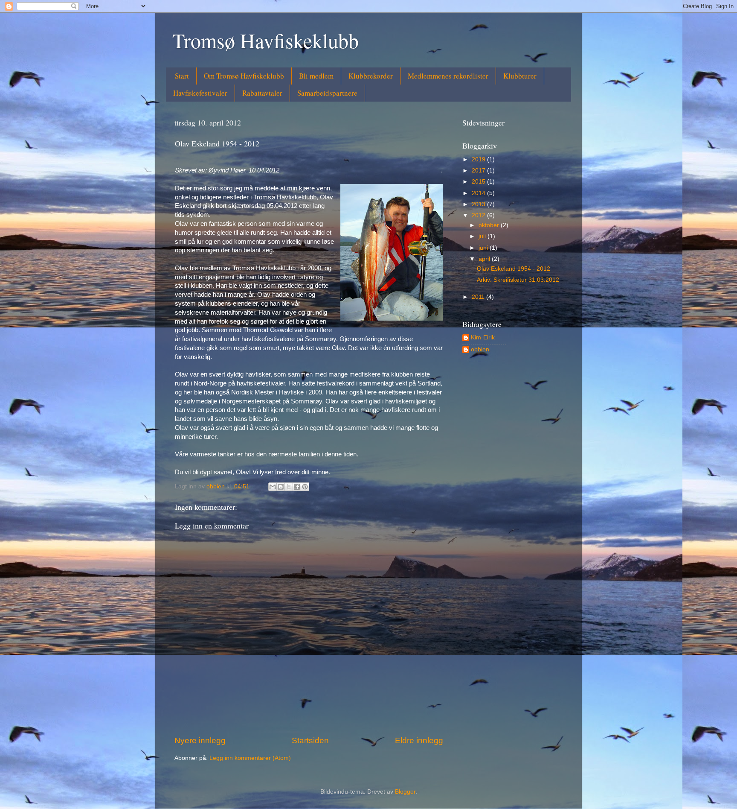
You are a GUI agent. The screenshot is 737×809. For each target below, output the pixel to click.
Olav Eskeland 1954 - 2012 (513, 269)
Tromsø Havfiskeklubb (265, 40)
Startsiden (310, 740)
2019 (479, 159)
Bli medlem (316, 76)
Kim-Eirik (483, 337)
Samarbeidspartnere (327, 93)
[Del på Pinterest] (305, 486)
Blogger (405, 792)
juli (483, 236)
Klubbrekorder (370, 76)
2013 (479, 204)
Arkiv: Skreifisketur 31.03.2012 (518, 280)
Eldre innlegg (419, 740)
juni (484, 248)
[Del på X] (288, 486)
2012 (479, 215)
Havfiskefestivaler (200, 93)
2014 (479, 193)
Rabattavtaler (262, 93)
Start (182, 76)
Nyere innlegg (200, 740)
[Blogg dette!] (280, 486)
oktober (490, 225)
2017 (479, 170)
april (485, 259)
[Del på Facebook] (297, 486)
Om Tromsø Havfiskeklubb (244, 76)
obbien (480, 349)
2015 (479, 181)
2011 (479, 297)
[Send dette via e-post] (272, 486)
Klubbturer (520, 76)
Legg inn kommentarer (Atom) (250, 758)
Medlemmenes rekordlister (448, 76)
